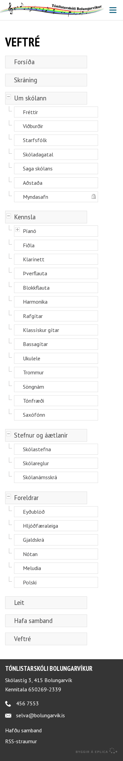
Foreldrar (26, 498)
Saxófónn (34, 414)
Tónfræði (33, 400)
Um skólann (30, 98)
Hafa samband (33, 621)
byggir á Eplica (97, 750)
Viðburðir (33, 126)
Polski (30, 582)
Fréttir (30, 112)
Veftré (22, 639)
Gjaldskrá (33, 539)
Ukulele (31, 358)
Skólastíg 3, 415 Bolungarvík (38, 680)
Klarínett (33, 259)
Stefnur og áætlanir (41, 435)
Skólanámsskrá (40, 477)
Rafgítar (33, 316)
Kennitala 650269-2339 (33, 689)
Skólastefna (37, 449)
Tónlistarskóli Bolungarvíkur (49, 668)
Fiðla (29, 245)
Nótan (30, 554)
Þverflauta (35, 273)
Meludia (32, 568)
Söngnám (33, 386)
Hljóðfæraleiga (40, 525)
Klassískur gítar (41, 330)
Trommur (33, 372)
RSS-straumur (21, 741)
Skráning (25, 80)
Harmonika (35, 301)
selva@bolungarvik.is (40, 715)
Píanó (29, 230)
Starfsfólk (35, 140)
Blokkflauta (36, 287)
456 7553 (27, 703)
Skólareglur (36, 463)
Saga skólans (38, 168)
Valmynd (113, 10)
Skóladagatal (38, 154)
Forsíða (24, 62)
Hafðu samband (23, 730)
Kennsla (25, 217)
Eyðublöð (34, 511)
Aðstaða (32, 182)
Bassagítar (35, 344)
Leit (19, 602)
